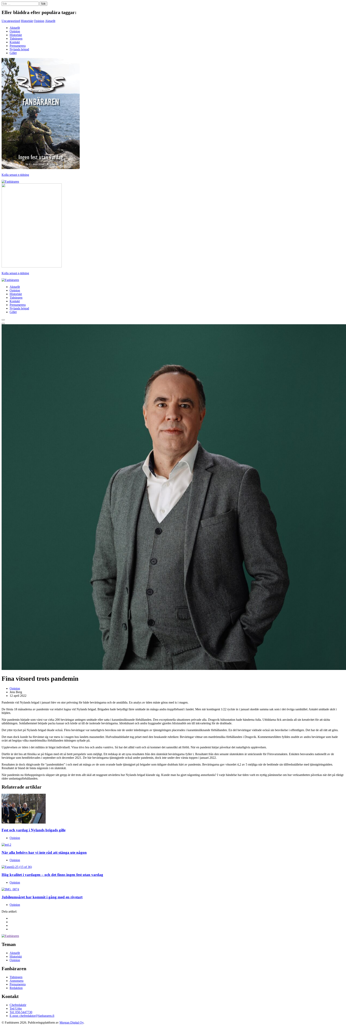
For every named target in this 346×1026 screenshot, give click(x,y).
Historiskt (27, 21)
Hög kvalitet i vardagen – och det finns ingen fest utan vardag (52, 875)
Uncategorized (11, 21)
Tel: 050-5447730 (21, 1012)
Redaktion (16, 988)
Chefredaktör (18, 1005)
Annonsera (16, 980)
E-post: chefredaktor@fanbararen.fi (32, 1015)
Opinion (39, 21)
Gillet (13, 53)
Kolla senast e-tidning (15, 174)
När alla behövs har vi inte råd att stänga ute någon (44, 852)
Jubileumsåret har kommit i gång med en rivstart (42, 897)
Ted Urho (16, 1008)
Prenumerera (18, 45)
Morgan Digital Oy (71, 1022)
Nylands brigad (19, 49)
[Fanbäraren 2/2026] (41, 168)
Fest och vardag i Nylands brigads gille (33, 830)
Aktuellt (50, 21)
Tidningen (16, 38)
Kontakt (15, 42)
